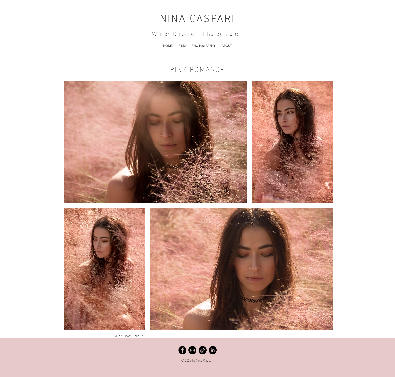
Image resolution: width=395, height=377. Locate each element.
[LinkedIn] (213, 350)
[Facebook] (182, 350)
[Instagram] (192, 350)
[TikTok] (203, 350)
